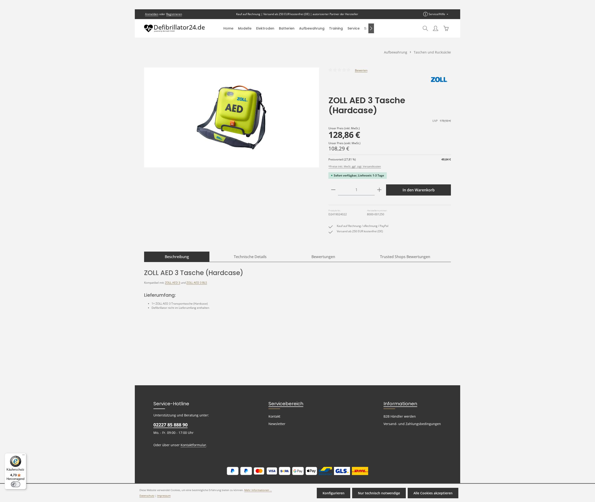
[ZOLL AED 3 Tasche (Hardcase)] (231, 117)
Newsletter (276, 424)
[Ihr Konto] (435, 28)
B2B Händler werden (399, 416)
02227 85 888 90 (170, 425)
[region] (231, 117)
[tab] (176, 257)
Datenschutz (146, 495)
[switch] (15, 484)
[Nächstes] (371, 28)
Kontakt (274, 416)
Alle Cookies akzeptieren (433, 493)
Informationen (400, 403)
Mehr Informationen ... (258, 490)
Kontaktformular (193, 445)
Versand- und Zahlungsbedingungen (412, 424)
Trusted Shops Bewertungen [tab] (405, 256)
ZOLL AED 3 (172, 283)
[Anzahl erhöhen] (379, 189)
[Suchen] (425, 28)
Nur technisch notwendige (379, 493)
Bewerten (361, 70)
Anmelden (151, 14)
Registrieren (174, 14)
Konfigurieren (333, 493)
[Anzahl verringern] (333, 189)
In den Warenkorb (419, 190)
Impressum (164, 495)
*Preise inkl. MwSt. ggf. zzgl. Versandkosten (354, 166)
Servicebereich (285, 403)
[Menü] (23, 456)
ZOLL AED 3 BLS (196, 283)
